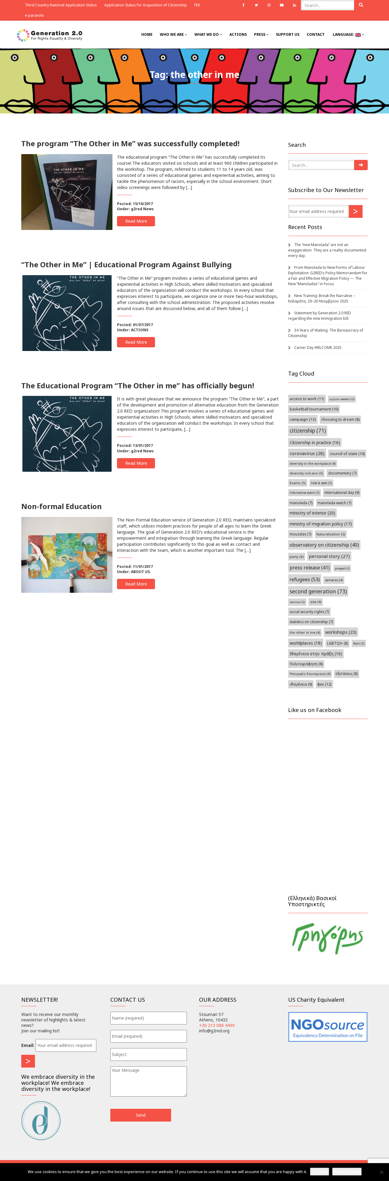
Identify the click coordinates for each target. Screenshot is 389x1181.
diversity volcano (306, 473)
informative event (304, 493)
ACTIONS (139, 329)
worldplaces (306, 643)
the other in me (305, 632)
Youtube (281, 5)
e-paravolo (34, 15)
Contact (316, 34)
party (297, 556)
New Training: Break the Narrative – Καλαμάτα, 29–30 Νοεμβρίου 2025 (321, 298)
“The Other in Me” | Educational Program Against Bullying (126, 264)
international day (342, 492)
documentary (342, 473)
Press (260, 34)
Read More (136, 221)
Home (147, 34)
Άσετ (358, 643)
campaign (303, 419)
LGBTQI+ (337, 643)
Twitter (256, 5)
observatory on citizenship (324, 545)
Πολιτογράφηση (306, 663)
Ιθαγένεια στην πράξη (316, 653)
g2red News (142, 208)
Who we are (172, 34)
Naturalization (330, 534)
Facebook (243, 5)
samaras (334, 580)
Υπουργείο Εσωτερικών (310, 674)
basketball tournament (314, 409)
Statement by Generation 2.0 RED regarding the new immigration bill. (319, 315)
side (315, 602)
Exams (298, 483)
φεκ (324, 684)
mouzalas (300, 533)
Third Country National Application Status (61, 5)
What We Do (207, 34)
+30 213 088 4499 (217, 1025)
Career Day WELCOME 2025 (318, 347)
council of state (347, 453)
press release (310, 567)
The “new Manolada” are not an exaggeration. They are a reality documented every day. (327, 250)
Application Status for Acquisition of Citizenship (145, 5)
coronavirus (307, 453)
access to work (307, 398)
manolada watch (334, 502)
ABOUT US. (141, 571)
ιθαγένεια (301, 684)
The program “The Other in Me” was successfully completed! (130, 143)
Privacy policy (347, 1171)
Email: (27, 1045)
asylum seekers (341, 399)
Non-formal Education (61, 506)
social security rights (309, 611)
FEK (197, 5)
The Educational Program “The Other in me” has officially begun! (137, 385)
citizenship (308, 430)
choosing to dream (340, 419)
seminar (297, 602)
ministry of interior (312, 513)
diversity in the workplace (313, 463)
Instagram (269, 5)
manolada (301, 502)
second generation (318, 591)
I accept (319, 1171)
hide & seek (321, 483)
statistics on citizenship (311, 621)
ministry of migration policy (321, 524)
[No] (381, 1172)
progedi (342, 568)
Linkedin (294, 5)
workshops (340, 632)
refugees (305, 579)
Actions (238, 34)
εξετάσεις (347, 673)
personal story (329, 556)
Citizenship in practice (315, 442)
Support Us (287, 34)
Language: (343, 34)
